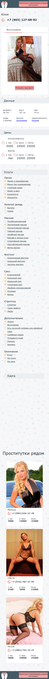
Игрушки (11, 291)
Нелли (11, 646)
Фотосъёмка (13, 325)
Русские (35, 120)
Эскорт (10, 321)
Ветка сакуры (13, 248)
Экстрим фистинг (15, 264)
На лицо (11, 361)
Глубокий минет (15, 188)
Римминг (11, 344)
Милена (12, 510)
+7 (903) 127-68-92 (22, 19)
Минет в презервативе (17, 181)
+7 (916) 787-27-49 (22, 581)
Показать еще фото (24, 88)
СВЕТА (11, 578)
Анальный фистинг (16, 261)
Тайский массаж (14, 231)
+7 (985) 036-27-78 (22, 513)
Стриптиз (11, 305)
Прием (10, 211)
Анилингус (12, 197)
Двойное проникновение (19, 288)
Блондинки (21, 120)
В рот (10, 355)
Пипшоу (11, 341)
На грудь (11, 358)
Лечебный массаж (15, 234)
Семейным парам (15, 335)
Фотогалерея (14, 29)
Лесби (10, 311)
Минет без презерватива (18, 184)
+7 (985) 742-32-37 (22, 650)
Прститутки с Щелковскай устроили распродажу (33, 4)
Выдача (10, 208)
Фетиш (10, 294)
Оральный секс (14, 281)
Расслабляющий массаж (18, 244)
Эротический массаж (17, 224)
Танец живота (13, 308)
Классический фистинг (18, 258)
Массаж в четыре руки (17, 238)
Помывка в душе (15, 338)
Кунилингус (12, 194)
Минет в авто (13, 191)
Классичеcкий (13, 275)
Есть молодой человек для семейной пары (24, 330)
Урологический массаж (18, 228)
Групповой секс (14, 284)
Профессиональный (16, 221)
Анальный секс (14, 278)
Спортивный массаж (16, 241)
